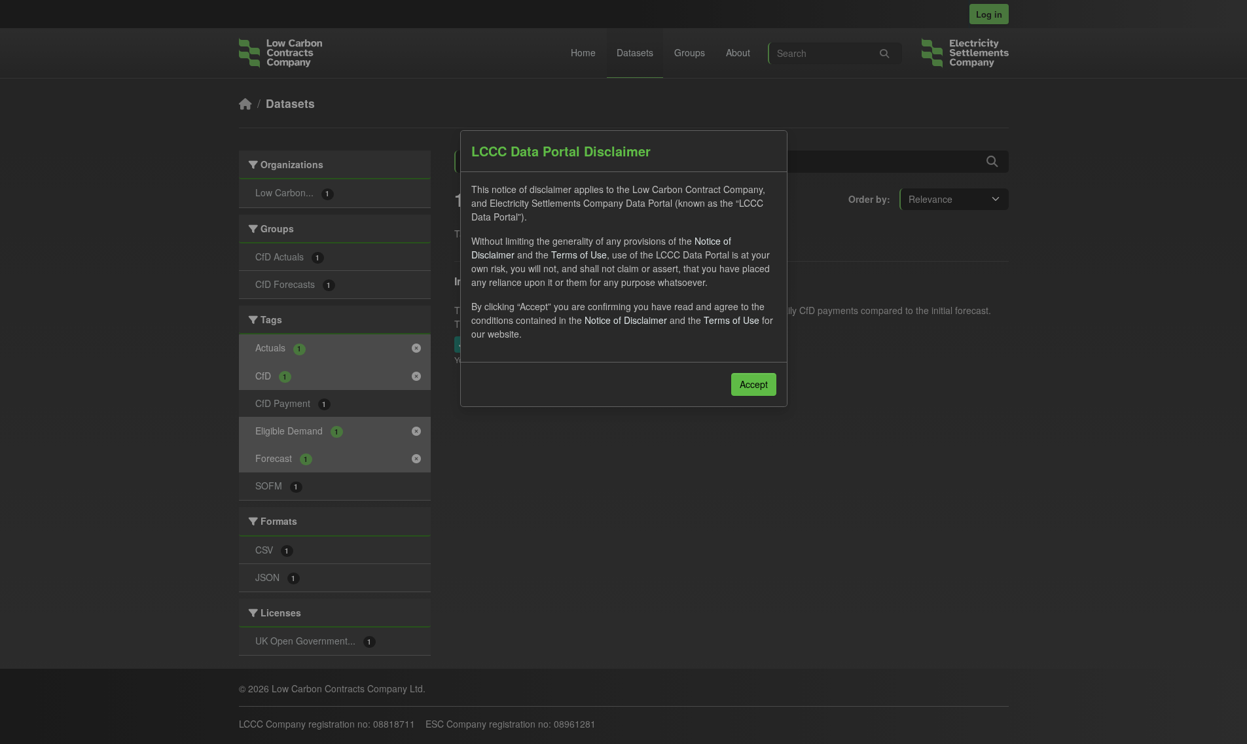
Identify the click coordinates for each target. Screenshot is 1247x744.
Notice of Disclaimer (626, 320)
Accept (754, 384)
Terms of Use (579, 254)
